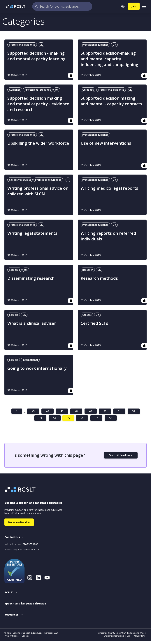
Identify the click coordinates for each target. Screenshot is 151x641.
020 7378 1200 (30, 544)
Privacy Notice (11, 635)
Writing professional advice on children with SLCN (37, 191)
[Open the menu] (144, 6)
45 (33, 411)
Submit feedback (120, 455)
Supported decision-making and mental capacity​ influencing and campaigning (109, 58)
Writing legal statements (32, 233)
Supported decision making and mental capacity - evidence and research (38, 103)
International (30, 359)
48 (76, 411)
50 (104, 411)
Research (14, 269)
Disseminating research (31, 278)
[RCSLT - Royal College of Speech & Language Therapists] (13, 6)
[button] (10, 590)
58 (110, 418)
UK (41, 44)
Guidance (14, 89)
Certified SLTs (94, 323)
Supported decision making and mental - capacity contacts (111, 101)
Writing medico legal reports (109, 188)
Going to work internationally (37, 368)
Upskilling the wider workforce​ (38, 143)
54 (54, 418)
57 (96, 418)
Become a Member (19, 522)
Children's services (20, 179)
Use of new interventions (106, 143)
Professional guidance (22, 44)
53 (40, 418)
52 (133, 411)
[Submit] (36, 6)
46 (47, 411)
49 (90, 411)
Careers (13, 314)
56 (81, 418)
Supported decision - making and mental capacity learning (36, 56)
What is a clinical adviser (31, 323)
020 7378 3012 (31, 549)
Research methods (99, 278)
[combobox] (62, 6)
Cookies (25, 635)
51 (119, 411)
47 (61, 411)
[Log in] (123, 6)
